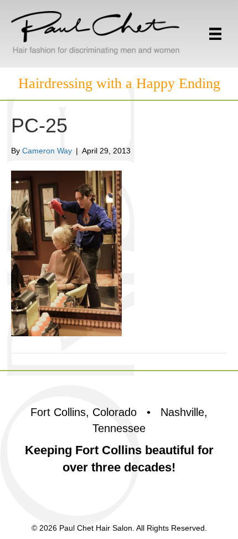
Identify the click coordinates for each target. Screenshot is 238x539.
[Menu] (215, 34)
